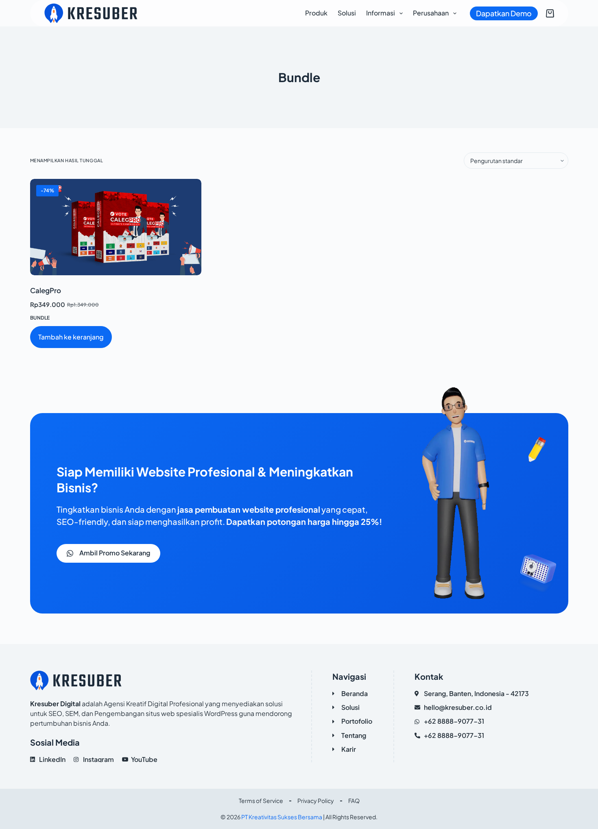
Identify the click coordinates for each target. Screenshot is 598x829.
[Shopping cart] (550, 13)
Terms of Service (261, 800)
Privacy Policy (315, 800)
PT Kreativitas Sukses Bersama (281, 816)
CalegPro (45, 290)
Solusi (347, 13)
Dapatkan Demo (504, 13)
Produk (316, 13)
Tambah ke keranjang (71, 337)
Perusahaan (431, 13)
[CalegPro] (115, 227)
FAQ (354, 800)
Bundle (40, 318)
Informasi (380, 13)
